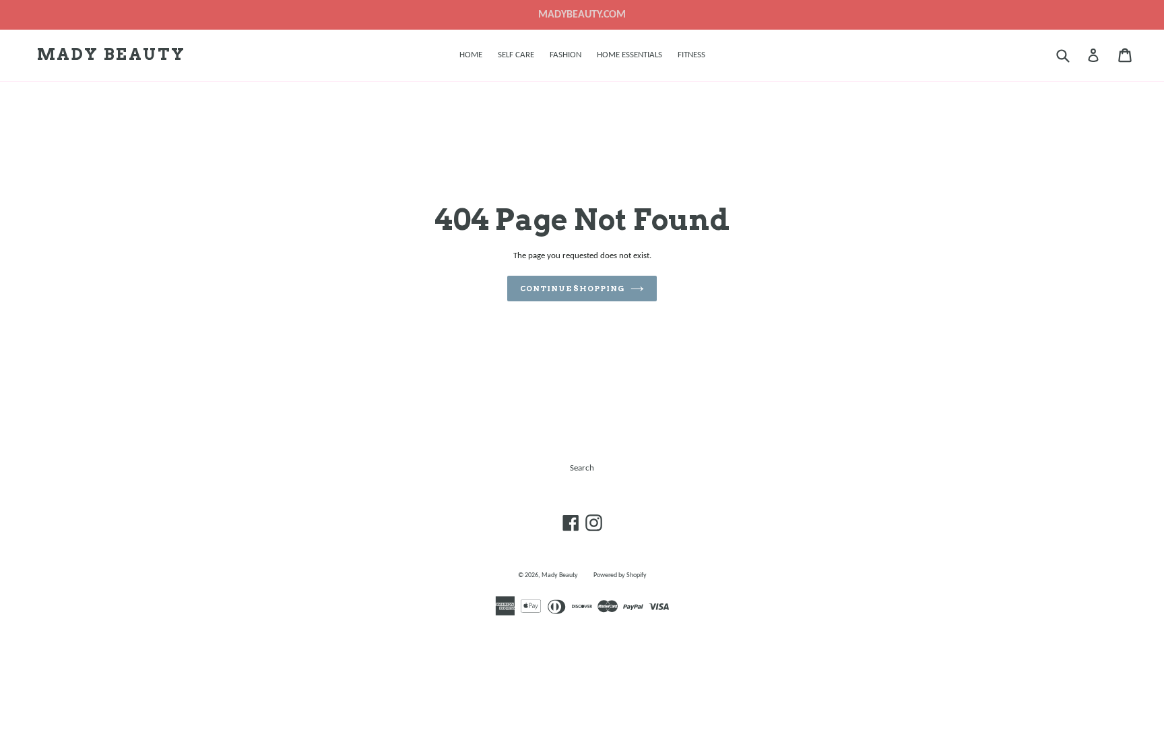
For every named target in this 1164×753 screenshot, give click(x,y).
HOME (470, 55)
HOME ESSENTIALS (629, 55)
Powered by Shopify (620, 575)
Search (582, 468)
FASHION (565, 55)
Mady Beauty (111, 54)
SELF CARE (516, 55)
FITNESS (691, 55)
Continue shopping (572, 288)
